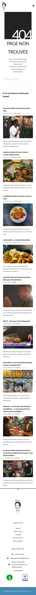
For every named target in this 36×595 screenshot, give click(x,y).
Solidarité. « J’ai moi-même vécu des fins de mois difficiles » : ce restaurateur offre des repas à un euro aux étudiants (16, 409)
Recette (16, 242)
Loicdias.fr (30, 591)
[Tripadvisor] (22, 515)
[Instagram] (16, 515)
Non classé (17, 113)
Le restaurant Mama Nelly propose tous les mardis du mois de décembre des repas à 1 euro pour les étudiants (18, 453)
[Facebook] (13, 515)
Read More (25, 113)
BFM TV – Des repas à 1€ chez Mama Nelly (16, 321)
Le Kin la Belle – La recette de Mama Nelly (16, 240)
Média (14, 282)
